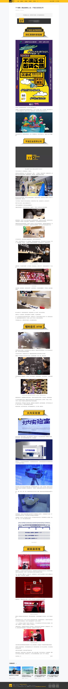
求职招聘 (30, 1)
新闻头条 (22, 1)
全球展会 (26, 1)
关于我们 (34, 1)
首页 (18, 1)
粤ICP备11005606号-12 (23, 684)
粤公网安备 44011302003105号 (41, 686)
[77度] (12, 1)
